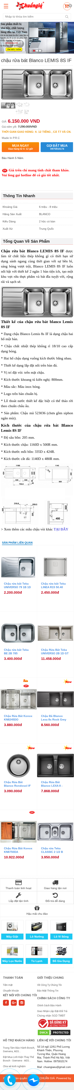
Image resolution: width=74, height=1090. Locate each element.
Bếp (36, 936)
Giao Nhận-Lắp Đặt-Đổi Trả (52, 1011)
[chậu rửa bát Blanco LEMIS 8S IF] (8, 108)
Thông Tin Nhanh (19, 196)
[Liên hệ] (10, 1079)
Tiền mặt (8, 984)
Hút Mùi (37, 961)
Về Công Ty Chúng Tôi (49, 984)
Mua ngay (20, 147)
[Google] (14, 1003)
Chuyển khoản (11, 990)
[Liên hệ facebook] (33, 1079)
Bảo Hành (12, 936)
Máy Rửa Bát (61, 961)
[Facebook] (6, 1003)
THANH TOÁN (13, 978)
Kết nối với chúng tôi (20, 995)
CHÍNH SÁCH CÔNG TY (53, 998)
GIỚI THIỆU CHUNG (50, 978)
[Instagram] (22, 1003)
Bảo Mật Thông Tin (47, 990)
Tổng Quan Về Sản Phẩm (26, 241)
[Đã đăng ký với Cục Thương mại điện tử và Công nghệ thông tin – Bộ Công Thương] (52, 1023)
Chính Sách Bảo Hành (49, 1005)
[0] (66, 6)
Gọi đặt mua (57, 147)
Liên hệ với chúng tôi (54, 1040)
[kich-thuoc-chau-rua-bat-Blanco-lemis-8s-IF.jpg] (22, 108)
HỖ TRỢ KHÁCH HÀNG (19, 1040)
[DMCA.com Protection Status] (54, 1032)
